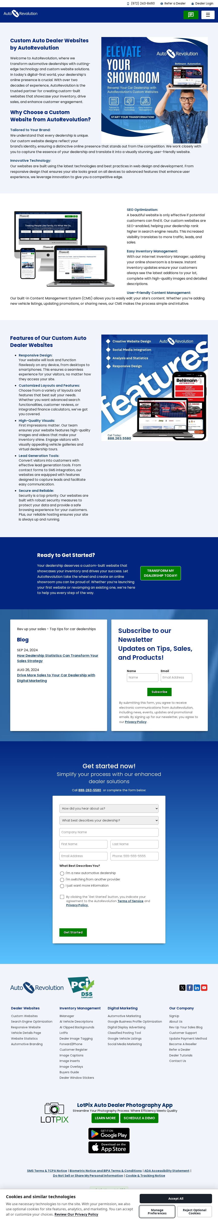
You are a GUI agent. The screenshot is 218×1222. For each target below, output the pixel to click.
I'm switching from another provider (93, 879)
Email (165, 671)
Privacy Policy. (77, 905)
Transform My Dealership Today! (160, 573)
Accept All (175, 1198)
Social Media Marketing (125, 1044)
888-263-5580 (89, 790)
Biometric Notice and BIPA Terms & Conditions (106, 1171)
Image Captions (71, 1055)
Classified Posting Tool (124, 1033)
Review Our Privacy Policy (76, 1214)
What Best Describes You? (79, 866)
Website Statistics (24, 1038)
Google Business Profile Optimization (135, 1021)
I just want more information (87, 886)
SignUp (174, 1016)
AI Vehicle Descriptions (76, 1021)
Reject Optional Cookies (194, 1211)
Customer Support (183, 1033)
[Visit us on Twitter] (182, 987)
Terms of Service (130, 901)
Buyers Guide (69, 1072)
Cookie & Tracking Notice (145, 1175)
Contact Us (177, 1061)
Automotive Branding (27, 1044)
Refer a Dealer (173, 3)
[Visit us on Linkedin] (197, 987)
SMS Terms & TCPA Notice (47, 1171)
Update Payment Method (188, 1038)
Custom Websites (24, 1016)
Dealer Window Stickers (77, 1078)
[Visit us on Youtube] (204, 987)
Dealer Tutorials (180, 1055)
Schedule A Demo (139, 1118)
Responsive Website (26, 1027)
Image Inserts (70, 1061)
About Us (175, 1021)
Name (131, 671)
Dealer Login (202, 3)
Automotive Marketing (124, 1016)
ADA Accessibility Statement (166, 1171)
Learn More (105, 1118)
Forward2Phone (71, 1044)
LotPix (64, 1033)
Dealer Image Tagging (76, 1038)
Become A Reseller (183, 1044)
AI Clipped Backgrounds (77, 1027)
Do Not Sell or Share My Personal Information (88, 1175)
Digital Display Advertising (126, 1027)
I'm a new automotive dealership (91, 873)
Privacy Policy (135, 722)
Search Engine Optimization (31, 1021)
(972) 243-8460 (141, 3)
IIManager (67, 1016)
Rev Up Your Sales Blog (185, 1027)
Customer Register (73, 1049)
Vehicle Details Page (26, 1033)
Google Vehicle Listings (125, 1038)
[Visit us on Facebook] (189, 987)
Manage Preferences (157, 1211)
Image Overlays (71, 1067)
